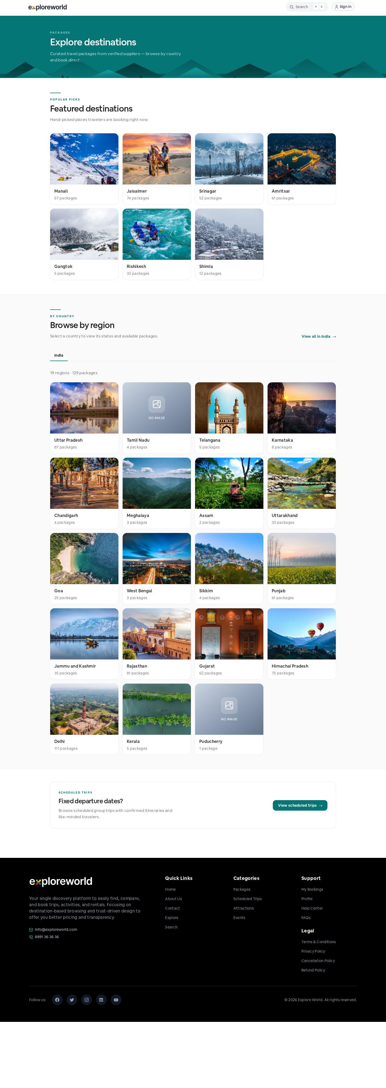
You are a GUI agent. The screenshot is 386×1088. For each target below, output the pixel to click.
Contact (172, 908)
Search (171, 927)
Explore (171, 917)
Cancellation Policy (318, 960)
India (59, 355)
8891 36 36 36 (47, 936)
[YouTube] (116, 1000)
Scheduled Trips (247, 898)
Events (239, 917)
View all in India (316, 336)
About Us (173, 898)
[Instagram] (86, 1000)
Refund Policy (313, 970)
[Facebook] (57, 1000)
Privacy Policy (313, 951)
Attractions (243, 908)
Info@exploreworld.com (56, 929)
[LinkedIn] (101, 1000)
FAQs (305, 917)
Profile (306, 898)
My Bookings (312, 889)
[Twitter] (72, 1000)
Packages (242, 889)
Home (170, 889)
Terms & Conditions (318, 941)
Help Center (312, 908)
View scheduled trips (297, 805)
